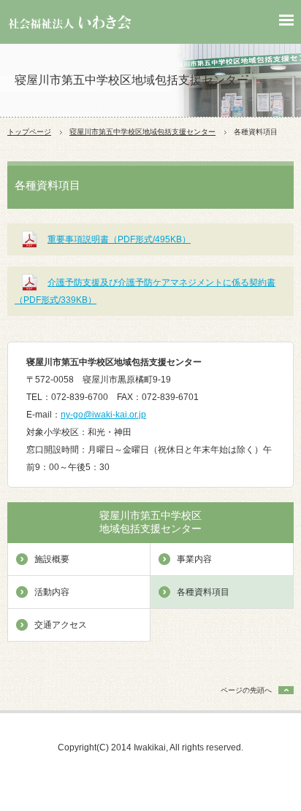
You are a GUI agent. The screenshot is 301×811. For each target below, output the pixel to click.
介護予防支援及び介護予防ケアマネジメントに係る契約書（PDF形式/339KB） (145, 291)
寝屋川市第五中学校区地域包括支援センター (142, 132)
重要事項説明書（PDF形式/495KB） (119, 239)
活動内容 (51, 592)
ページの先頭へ (246, 690)
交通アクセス (60, 625)
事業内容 (194, 559)
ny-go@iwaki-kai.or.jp (103, 415)
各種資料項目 (203, 592)
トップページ (29, 132)
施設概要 (51, 559)
